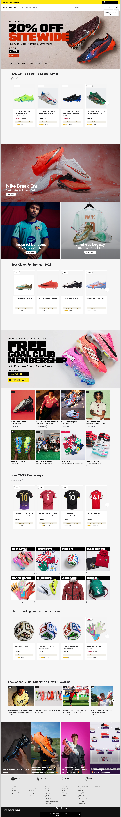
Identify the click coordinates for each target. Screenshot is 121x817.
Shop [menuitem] (22, 7)
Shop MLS (39, 466)
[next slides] (113, 701)
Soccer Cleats (23, 572)
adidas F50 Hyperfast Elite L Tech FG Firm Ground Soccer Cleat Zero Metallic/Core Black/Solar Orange (71, 299)
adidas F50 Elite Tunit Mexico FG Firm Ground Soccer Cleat (96, 112)
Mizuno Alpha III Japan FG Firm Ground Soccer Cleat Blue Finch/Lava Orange (95, 299)
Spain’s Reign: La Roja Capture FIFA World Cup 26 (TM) (74, 712)
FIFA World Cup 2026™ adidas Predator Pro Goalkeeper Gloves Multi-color (96, 646)
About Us (14, 786)
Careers (14, 790)
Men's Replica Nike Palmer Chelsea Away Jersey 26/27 (71, 514)
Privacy (47, 792)
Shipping (47, 790)
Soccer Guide (65, 795)
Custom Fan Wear (98, 572)
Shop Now (60, 39)
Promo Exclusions (49, 803)
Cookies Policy (48, 800)
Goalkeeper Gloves (23, 602)
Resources (64, 786)
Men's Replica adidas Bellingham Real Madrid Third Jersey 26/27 (48, 514)
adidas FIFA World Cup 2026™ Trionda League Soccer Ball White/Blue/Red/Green (47, 646)
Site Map (64, 796)
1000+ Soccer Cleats (9, 2)
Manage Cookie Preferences (51, 801)
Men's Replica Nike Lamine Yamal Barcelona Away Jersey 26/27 (24, 514)
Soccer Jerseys (81, 800)
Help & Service (95, 2)
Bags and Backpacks (98, 602)
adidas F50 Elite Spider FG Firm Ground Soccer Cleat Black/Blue (72, 112)
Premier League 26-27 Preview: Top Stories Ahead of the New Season (20, 712)
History (14, 788)
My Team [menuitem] (28, 7)
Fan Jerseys (48, 572)
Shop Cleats (60, 359)
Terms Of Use (48, 788)
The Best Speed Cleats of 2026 (47, 711)
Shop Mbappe (90, 252)
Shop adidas (15, 426)
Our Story (14, 793)
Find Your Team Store (33, 792)
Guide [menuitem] (35, 7)
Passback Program (16, 792)
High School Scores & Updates (68, 788)
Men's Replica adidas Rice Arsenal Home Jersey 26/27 (95, 514)
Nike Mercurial (81, 803)
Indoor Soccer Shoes (82, 798)
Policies (47, 786)
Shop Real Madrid (41, 426)
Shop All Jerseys (17, 480)
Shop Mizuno (65, 426)
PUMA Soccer (81, 792)
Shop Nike (11, 194)
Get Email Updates (33, 793)
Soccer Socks (81, 793)
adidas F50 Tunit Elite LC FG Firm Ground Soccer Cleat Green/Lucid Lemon (24, 112)
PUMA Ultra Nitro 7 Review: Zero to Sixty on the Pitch (103, 712)
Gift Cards (64, 790)
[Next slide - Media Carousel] (118, 745)
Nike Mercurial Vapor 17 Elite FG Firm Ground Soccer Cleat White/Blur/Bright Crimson (48, 299)
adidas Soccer (81, 790)
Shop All (15, 79)
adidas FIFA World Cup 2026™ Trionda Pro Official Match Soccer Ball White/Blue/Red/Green (71, 646)
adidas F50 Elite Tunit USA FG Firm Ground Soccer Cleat (47, 112)
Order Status (31, 795)
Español (47, 795)
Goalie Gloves (81, 801)
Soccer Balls (73, 572)
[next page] (107, 103)
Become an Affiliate (66, 792)
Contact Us (31, 790)
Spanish (96, 788)
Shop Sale (64, 466)
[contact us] (12, 811)
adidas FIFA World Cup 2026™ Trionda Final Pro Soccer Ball (23, 645)
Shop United (90, 426)
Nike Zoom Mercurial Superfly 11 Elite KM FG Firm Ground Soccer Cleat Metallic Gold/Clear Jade (24, 299)
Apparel (73, 602)
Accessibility (31, 796)
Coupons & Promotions (67, 793)
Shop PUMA (15, 466)
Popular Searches (83, 786)
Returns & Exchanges (50, 793)
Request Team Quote (33, 788)
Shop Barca (30, 252)
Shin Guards (48, 602)
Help (30, 786)
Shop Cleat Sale (91, 466)
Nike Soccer (80, 788)
